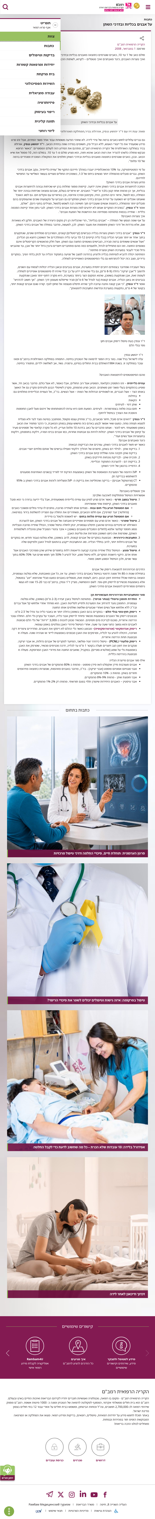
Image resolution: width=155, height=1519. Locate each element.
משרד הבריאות (84, 1504)
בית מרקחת (45, 74)
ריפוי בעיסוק (44, 111)
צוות (51, 36)
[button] (30, 25)
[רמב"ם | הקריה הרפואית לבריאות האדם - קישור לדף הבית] (114, 7)
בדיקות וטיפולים (41, 55)
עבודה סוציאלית (41, 93)
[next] (9, 1353)
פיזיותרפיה (46, 102)
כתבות (49, 45)
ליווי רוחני (46, 130)
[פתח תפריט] (148, 7)
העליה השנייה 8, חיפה (113, 1504)
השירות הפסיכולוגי (39, 83)
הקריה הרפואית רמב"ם (131, 44)
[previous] (146, 1353)
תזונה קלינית (44, 121)
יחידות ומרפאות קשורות (35, 64)
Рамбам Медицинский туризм (49, 1504)
